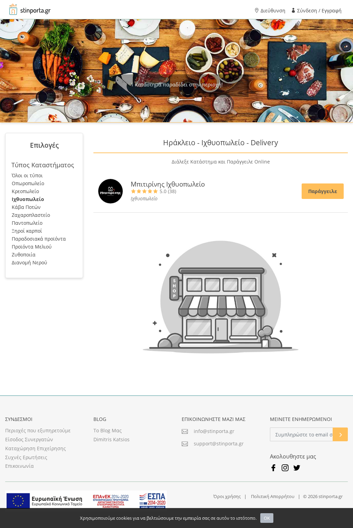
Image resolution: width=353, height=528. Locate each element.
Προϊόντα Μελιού (32, 246)
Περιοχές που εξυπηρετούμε (38, 430)
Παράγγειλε (322, 191)
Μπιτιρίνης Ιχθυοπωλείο (168, 184)
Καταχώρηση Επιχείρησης (35, 448)
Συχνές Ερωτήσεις (26, 457)
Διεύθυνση (272, 10)
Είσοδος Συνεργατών (29, 439)
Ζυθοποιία (24, 254)
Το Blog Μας (107, 430)
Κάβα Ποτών (26, 207)
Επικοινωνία (19, 466)
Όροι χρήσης (227, 496)
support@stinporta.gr (219, 443)
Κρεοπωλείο (25, 191)
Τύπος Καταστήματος (42, 165)
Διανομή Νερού (29, 262)
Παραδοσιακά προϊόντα (39, 238)
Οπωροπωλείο (28, 183)
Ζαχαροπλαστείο (31, 215)
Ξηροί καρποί (27, 231)
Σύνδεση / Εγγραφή (319, 10)
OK (267, 518)
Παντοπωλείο (27, 223)
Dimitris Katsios (111, 439)
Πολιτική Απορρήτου (272, 496)
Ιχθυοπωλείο (28, 199)
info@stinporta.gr (214, 431)
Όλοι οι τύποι (27, 175)
